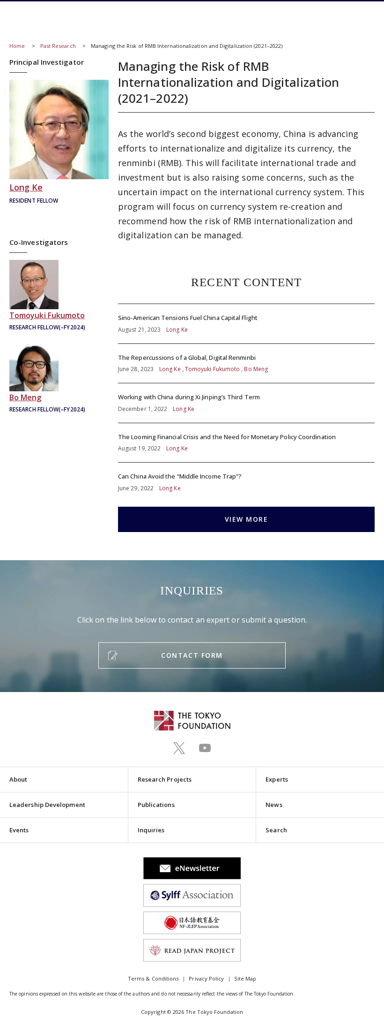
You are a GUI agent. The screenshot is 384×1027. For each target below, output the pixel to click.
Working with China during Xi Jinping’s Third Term (246, 403)
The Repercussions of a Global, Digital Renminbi (246, 363)
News (274, 804)
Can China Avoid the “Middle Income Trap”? (246, 478)
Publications (156, 804)
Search (276, 830)
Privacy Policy (206, 978)
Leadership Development (47, 804)
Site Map (245, 978)
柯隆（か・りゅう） (59, 143)
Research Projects (165, 779)
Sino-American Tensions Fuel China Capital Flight (246, 323)
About (18, 779)
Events (19, 830)
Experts (277, 779)
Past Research (58, 45)
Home (17, 45)
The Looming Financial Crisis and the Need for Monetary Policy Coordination (246, 443)
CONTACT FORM (191, 655)
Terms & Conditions (153, 978)
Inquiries (151, 830)
